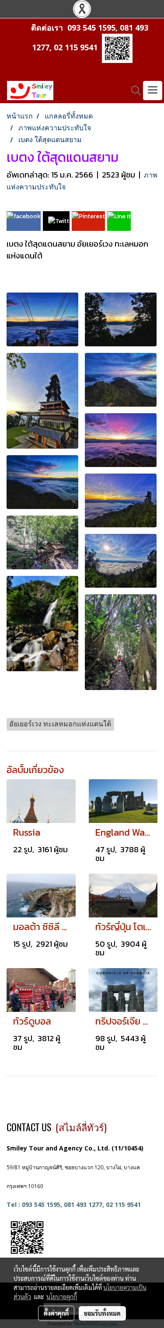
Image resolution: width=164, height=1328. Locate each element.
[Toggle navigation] (152, 90)
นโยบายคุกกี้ (61, 1296)
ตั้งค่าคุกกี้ (56, 1313)
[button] (133, 90)
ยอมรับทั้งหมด (102, 1313)
